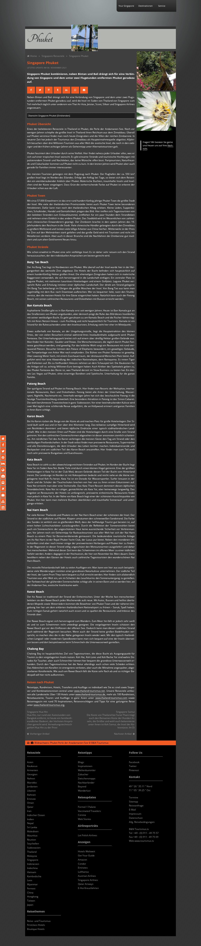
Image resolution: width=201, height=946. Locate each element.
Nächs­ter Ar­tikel (123, 733)
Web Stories (84, 819)
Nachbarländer (86, 782)
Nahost (31, 778)
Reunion (31, 839)
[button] (31, 90)
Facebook (134, 762)
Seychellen (33, 843)
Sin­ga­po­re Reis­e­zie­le (53, 56)
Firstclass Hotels (36, 925)
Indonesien (33, 864)
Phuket (39, 39)
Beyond (82, 786)
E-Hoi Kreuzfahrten (88, 888)
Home (33, 56)
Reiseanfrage (136, 805)
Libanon (31, 790)
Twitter (133, 766)
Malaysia (32, 856)
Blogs (81, 762)
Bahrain (31, 794)
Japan (30, 904)
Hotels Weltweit (86, 851)
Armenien (32, 770)
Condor (82, 863)
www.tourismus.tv (144, 840)
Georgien (32, 774)
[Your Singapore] (123, 38)
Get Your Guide (86, 855)
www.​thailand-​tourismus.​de (90, 694)
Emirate (31, 799)
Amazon (82, 859)
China (30, 892)
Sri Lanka (32, 827)
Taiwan (31, 900)
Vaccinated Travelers (89, 811)
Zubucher (83, 774)
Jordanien (32, 786)
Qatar (30, 807)
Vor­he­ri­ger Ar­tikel (39, 733)
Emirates (83, 867)
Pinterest (134, 770)
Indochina (32, 868)
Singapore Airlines (88, 880)
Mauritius (32, 835)
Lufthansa (83, 871)
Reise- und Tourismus (39, 921)
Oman (30, 802)
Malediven (32, 831)
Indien (30, 819)
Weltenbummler (87, 770)
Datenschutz (136, 818)
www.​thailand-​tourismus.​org (49, 705)
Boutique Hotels (36, 929)
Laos (29, 880)
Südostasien (33, 847)
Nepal (30, 823)
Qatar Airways (85, 884)
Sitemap (133, 801)
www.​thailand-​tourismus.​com (111, 698)
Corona (82, 815)
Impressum (135, 813)
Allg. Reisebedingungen (141, 822)
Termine (133, 797)
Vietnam (31, 872)
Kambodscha (34, 876)
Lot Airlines (87, 835)
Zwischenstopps (86, 778)
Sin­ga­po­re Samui (125, 711)
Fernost (31, 888)
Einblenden (63, 115)
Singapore (32, 859)
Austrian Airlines (87, 876)
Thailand (32, 851)
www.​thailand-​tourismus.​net (89, 690)
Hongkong (32, 896)
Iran (29, 811)
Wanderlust (84, 790)
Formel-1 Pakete (87, 807)
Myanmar (32, 884)
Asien (30, 762)
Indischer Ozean (36, 815)
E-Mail (132, 809)
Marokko (32, 782)
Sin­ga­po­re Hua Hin (37, 711)
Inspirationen (85, 766)
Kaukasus (32, 766)
